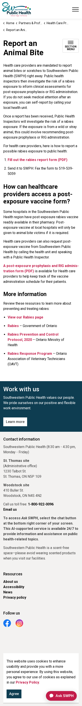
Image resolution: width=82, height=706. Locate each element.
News (7, 592)
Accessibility (13, 587)
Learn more (15, 422)
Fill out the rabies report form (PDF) (37, 160)
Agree (14, 694)
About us (10, 582)
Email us (10, 509)
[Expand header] (75, 9)
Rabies (13, 326)
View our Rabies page (25, 317)
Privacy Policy (27, 682)
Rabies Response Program (30, 353)
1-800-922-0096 (41, 504)
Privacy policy (14, 597)
